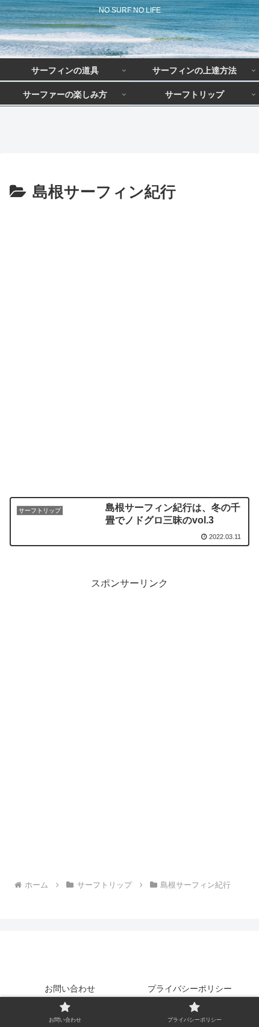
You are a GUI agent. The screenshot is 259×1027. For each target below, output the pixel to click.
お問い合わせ (70, 988)
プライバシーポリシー (190, 988)
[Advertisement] (129, 341)
